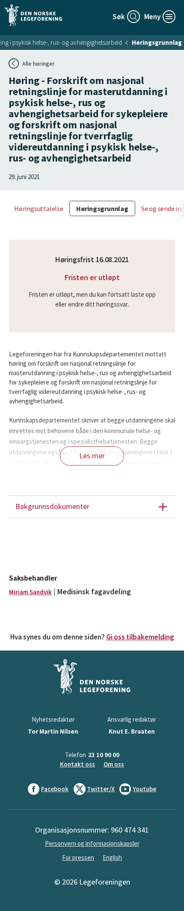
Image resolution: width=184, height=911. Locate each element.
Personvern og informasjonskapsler (92, 843)
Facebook (54, 789)
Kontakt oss (77, 764)
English (112, 857)
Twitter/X (101, 789)
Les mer (92, 455)
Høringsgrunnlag (157, 42)
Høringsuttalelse (38, 208)
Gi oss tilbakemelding (140, 637)
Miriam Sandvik (30, 592)
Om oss (114, 764)
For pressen (78, 857)
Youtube (144, 789)
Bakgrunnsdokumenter (52, 506)
